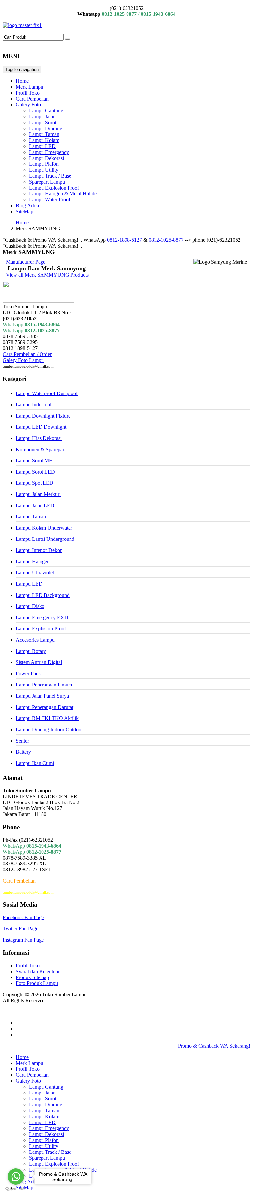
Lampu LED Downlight (41, 427)
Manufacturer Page (25, 262)
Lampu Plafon (44, 164)
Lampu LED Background (43, 595)
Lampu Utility (43, 170)
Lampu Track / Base (50, 176)
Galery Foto (28, 104)
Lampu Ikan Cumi (35, 763)
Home (22, 81)
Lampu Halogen (33, 561)
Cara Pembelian (32, 99)
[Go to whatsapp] (16, 1176)
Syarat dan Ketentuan (38, 971)
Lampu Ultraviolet (35, 572)
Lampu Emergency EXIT (42, 617)
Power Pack (28, 673)
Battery (23, 752)
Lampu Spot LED (34, 483)
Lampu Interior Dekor (39, 550)
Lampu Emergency (49, 152)
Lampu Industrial (33, 404)
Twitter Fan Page (20, 928)
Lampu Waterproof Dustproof (47, 393)
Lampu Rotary (31, 651)
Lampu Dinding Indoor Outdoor (49, 729)
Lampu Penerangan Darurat (44, 707)
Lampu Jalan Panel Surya (42, 696)
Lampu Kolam (44, 140)
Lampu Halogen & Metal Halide (63, 193)
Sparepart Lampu (47, 182)
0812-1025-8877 (166, 240)
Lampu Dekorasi (46, 158)
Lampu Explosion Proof (54, 187)
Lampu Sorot (42, 122)
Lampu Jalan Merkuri (38, 494)
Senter (22, 741)
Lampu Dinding (45, 128)
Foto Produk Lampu (37, 983)
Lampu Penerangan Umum (44, 684)
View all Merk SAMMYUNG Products (47, 274)
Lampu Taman (44, 134)
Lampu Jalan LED (35, 505)
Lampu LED (42, 146)
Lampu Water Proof (49, 199)
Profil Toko (28, 93)
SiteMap (24, 211)
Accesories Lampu (35, 640)
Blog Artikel (29, 205)
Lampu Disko (30, 606)
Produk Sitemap (32, 977)
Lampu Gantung (46, 110)
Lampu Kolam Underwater (44, 528)
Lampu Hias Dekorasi (39, 438)
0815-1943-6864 (42, 324)
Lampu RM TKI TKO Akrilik (47, 718)
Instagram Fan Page (23, 940)
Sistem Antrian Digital (39, 662)
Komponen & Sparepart (41, 449)
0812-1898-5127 (124, 240)
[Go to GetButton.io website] (15, 1189)
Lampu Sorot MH (34, 460)
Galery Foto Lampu (23, 360)
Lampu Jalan (42, 116)
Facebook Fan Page (23, 917)
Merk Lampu (29, 87)
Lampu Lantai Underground (45, 539)
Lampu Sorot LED (35, 472)
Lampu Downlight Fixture (43, 416)
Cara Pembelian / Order (27, 354)
